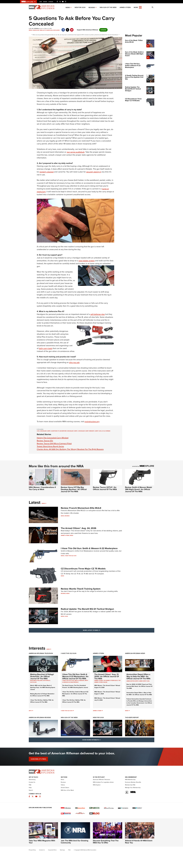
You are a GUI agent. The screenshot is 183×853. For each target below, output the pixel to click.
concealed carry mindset (86, 431)
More (43, 503)
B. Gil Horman (106, 431)
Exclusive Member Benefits (133, 782)
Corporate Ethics (52, 850)
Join (40, 2)
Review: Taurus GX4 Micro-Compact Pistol (54, 443)
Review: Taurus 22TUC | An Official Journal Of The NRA (105, 488)
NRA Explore (96, 785)
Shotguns (33, 682)
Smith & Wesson (79, 680)
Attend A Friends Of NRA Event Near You (138, 841)
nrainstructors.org (92, 421)
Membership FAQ (130, 785)
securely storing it (93, 171)
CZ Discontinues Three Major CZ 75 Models (83, 568)
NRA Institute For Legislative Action (103, 782)
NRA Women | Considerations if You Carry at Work (42, 488)
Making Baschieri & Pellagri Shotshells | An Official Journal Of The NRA (42, 676)
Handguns (36, 30)
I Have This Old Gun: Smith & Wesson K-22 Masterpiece (89, 548)
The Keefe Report (132, 717)
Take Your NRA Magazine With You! (42, 841)
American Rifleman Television (41, 653)
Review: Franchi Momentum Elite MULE (81, 508)
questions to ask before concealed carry (64, 431)
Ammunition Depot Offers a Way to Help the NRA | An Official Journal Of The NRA (138, 676)
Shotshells (46, 680)
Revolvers (56, 30)
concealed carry (45, 431)
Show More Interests (101, 740)
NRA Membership (130, 780)
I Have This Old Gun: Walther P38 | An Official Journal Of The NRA (42, 701)
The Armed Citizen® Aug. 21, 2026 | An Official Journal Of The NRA (106, 676)
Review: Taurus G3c (45, 440)
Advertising (32, 780)
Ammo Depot (143, 681)
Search (31, 790)
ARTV (30, 711)
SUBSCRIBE (38, 759)
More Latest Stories (99, 630)
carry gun (98, 431)
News (68, 7)
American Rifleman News (135, 653)
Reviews (92, 7)
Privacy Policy (32, 850)
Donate (51, 2)
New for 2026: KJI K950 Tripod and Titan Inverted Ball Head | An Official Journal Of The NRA (139, 686)
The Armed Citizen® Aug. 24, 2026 (78, 528)
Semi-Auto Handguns (46, 30)
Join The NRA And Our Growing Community (74, 841)
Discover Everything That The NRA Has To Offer (105, 841)
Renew (45, 2)
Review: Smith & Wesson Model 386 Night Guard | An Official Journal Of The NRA (138, 489)
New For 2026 (80, 7)
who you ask (74, 362)
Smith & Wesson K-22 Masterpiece (75, 681)
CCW (38, 431)
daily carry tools (45, 348)
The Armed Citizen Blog (110, 680)
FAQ (30, 785)
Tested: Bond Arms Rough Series (50, 446)
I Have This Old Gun (70, 556)
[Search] (152, 7)
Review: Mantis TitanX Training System (80, 588)
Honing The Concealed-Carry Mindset (52, 437)
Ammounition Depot (132, 681)
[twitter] (67, 29)
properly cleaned (46, 171)
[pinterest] (72, 29)
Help (30, 788)
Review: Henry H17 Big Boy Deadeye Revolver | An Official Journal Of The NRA (74, 489)
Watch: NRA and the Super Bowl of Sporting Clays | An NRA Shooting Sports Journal (42, 687)
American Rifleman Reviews (40, 717)
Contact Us (32, 782)
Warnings (62, 850)
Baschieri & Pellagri (36, 680)
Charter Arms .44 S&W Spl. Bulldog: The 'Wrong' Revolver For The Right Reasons (70, 449)
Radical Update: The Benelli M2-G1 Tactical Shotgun (87, 609)
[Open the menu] (140, 7)
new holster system (87, 260)
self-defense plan (97, 314)
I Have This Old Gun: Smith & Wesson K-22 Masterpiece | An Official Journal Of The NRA (75, 676)
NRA (148, 681)
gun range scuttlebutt (75, 152)
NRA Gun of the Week (108, 7)
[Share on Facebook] (63, 29)
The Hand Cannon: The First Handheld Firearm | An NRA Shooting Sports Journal (75, 686)
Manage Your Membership (132, 788)
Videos (63, 785)
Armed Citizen (125, 7)
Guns (66, 616)
